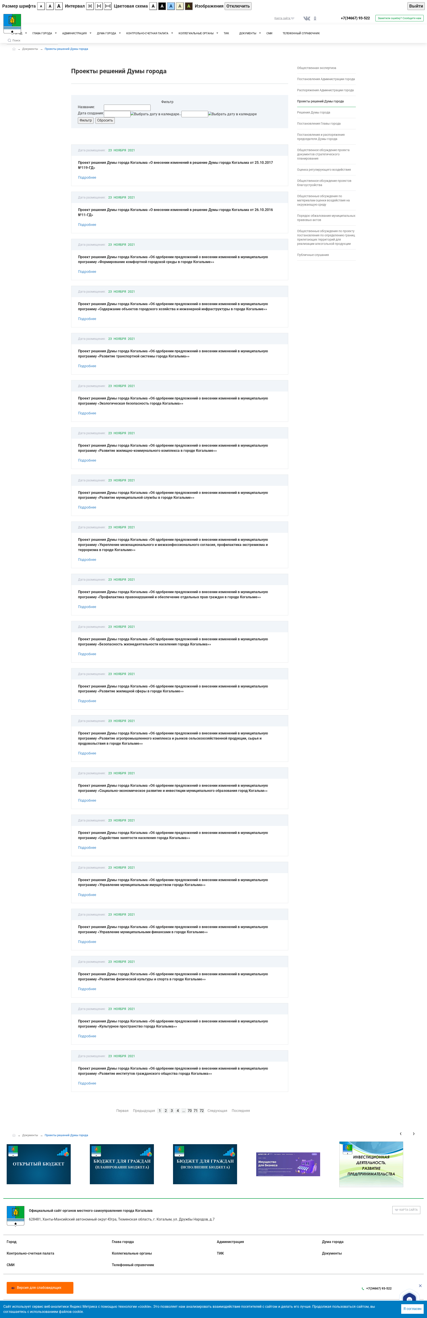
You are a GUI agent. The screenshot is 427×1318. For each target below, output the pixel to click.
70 (190, 1111)
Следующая (217, 1111)
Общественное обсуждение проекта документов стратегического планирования (323, 154)
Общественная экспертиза (316, 68)
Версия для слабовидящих (39, 1288)
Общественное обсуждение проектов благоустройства (324, 183)
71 (196, 1111)
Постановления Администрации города (326, 79)
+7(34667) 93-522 (355, 18)
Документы (247, 33)
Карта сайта (408, 1209)
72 (202, 1111)
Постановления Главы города (319, 123)
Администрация (74, 33)
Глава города (42, 33)
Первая (122, 1111)
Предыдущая (144, 1111)
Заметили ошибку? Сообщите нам (399, 18)
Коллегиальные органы (196, 33)
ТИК (226, 33)
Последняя (241, 1111)
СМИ (269, 33)
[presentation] (401, 1133)
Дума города (106, 33)
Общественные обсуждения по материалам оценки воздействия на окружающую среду (323, 200)
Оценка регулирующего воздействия (324, 169)
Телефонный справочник (301, 33)
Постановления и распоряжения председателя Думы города (321, 137)
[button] (409, 1299)
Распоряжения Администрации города (325, 90)
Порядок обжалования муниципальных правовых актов (326, 218)
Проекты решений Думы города (320, 101)
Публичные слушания (313, 255)
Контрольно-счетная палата (147, 33)
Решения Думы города (313, 112)
